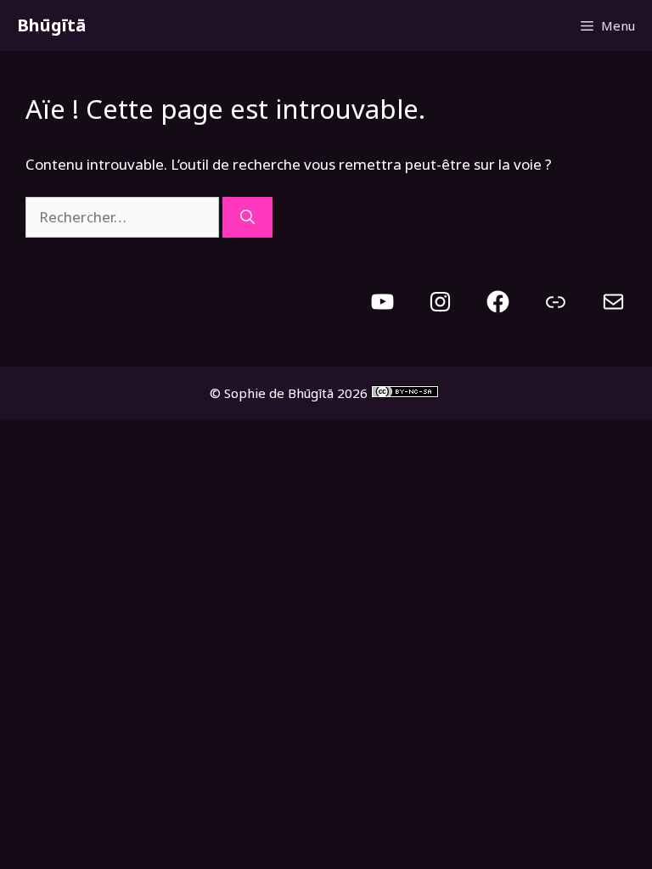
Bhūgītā (51, 25)
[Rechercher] (247, 217)
